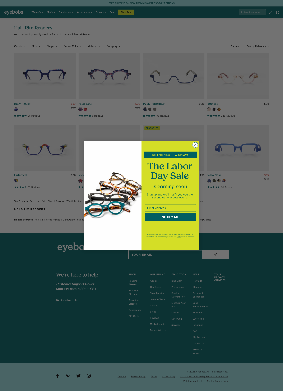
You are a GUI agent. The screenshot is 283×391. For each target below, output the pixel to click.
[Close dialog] (195, 144)
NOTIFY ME (170, 217)
